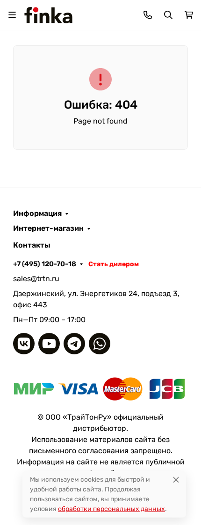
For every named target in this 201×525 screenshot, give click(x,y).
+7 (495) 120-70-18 (44, 264)
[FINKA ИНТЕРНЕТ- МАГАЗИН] (48, 14)
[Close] (176, 479)
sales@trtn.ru (36, 278)
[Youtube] (49, 343)
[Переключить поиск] (168, 14)
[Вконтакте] (24, 343)
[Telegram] (74, 343)
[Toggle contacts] (147, 14)
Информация (37, 213)
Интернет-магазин (48, 228)
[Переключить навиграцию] (12, 14)
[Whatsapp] (99, 343)
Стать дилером (113, 264)
